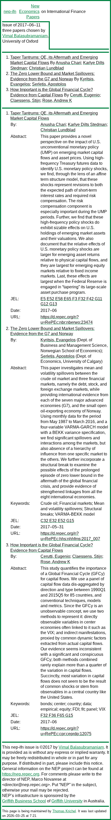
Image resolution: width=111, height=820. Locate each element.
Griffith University (67, 801)
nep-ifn (10, 11)
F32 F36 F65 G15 (57, 715)
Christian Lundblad (46, 68)
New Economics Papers (29, 11)
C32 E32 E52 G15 (57, 520)
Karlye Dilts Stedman (87, 124)
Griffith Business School (24, 801)
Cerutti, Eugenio (85, 95)
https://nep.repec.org (20, 774)
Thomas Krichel (64, 811)
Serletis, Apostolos (49, 84)
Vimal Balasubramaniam (24, 36)
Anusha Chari (68, 63)
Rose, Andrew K (57, 100)
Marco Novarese (46, 779)
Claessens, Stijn (25, 100)
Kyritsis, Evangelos (58, 340)
